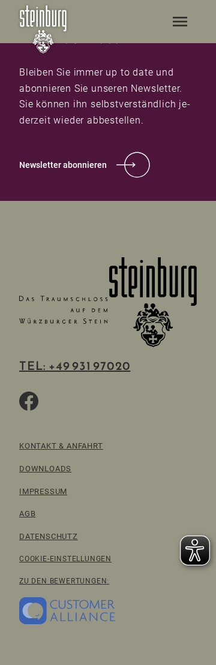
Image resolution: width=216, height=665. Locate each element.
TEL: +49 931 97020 (74, 366)
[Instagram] (86, 401)
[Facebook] (28, 401)
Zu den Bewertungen (63, 580)
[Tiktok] (57, 401)
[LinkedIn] (115, 401)
